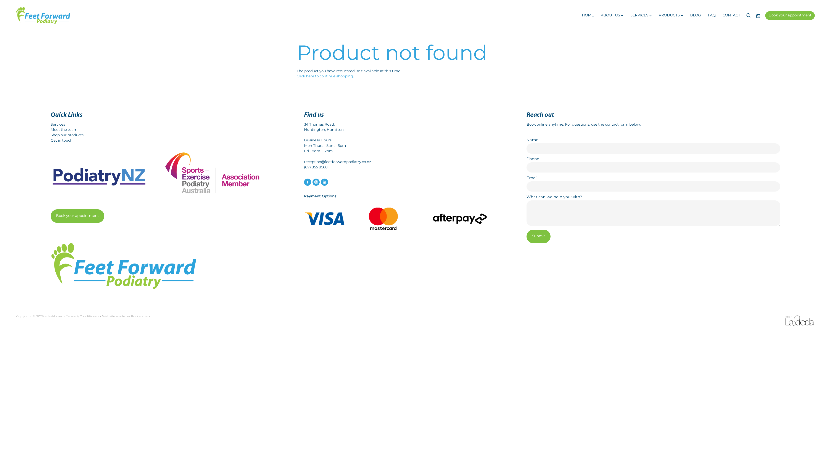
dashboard (55, 316)
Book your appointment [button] (77, 216)
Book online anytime (545, 125)
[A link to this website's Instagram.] (316, 182)
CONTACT (731, 15)
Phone (533, 159)
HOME (588, 15)
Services (58, 125)
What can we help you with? (554, 197)
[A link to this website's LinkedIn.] (324, 182)
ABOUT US (611, 15)
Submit (538, 236)
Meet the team (64, 130)
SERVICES (639, 15)
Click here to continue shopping (325, 76)
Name (532, 140)
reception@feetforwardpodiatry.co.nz (337, 162)
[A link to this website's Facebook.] (307, 182)
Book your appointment (790, 15)
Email (532, 178)
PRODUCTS (670, 15)
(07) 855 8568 (316, 167)
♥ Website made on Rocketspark (125, 316)
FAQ (712, 15)
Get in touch (61, 141)
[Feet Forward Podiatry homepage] (96, 15)
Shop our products (67, 135)
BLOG (695, 15)
